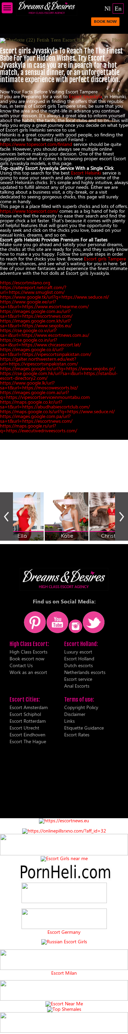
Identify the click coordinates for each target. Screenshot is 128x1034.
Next (121, 516)
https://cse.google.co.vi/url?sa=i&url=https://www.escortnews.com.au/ (44, 332)
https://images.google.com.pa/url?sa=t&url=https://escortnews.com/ (36, 418)
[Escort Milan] (64, 968)
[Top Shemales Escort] (64, 1009)
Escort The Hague (28, 741)
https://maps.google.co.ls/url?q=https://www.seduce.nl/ (57, 411)
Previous (6, 516)
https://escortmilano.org (25, 282)
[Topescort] (64, 998)
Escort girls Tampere (105, 258)
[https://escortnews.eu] (64, 820)
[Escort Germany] (64, 919)
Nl (107, 8)
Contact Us (21, 665)
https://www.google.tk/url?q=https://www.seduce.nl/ (54, 297)
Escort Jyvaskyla (85, 96)
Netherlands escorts (84, 672)
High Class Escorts (28, 651)
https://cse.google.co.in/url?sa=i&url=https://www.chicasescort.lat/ (40, 342)
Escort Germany (64, 932)
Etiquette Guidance (84, 727)
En (118, 8)
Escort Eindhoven (27, 734)
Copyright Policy (81, 707)
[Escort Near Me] (64, 1003)
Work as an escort (28, 672)
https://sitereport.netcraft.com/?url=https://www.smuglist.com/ (33, 289)
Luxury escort (78, 651)
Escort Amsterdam (29, 707)
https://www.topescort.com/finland (36, 144)
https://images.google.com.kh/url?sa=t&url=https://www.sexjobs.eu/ (36, 323)
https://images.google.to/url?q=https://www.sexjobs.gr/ (57, 368)
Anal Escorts (76, 686)
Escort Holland (79, 658)
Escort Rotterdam (28, 721)
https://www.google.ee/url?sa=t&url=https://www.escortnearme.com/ (44, 304)
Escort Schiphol (25, 714)
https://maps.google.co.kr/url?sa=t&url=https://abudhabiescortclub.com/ (45, 404)
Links (69, 721)
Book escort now (27, 658)
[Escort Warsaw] (64, 1031)
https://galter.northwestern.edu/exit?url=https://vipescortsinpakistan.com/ (39, 361)
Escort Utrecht (24, 727)
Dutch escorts (78, 665)
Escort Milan (64, 973)
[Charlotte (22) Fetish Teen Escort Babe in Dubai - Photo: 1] (64, 42)
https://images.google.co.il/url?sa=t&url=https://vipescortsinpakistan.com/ (45, 351)
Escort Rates (76, 734)
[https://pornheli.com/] (64, 853)
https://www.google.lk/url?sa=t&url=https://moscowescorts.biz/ (39, 385)
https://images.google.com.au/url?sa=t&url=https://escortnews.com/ (36, 313)
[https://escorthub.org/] (64, 893)
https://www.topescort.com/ (29, 211)
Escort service (78, 679)
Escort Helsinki (86, 172)
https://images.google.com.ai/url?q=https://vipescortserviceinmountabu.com (45, 394)
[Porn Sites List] (64, 880)
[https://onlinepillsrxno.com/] (64, 830)
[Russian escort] (64, 941)
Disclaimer (74, 714)
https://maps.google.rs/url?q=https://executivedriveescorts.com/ (38, 428)
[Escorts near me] (64, 858)
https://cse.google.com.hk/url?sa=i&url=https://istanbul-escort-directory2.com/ (59, 375)
